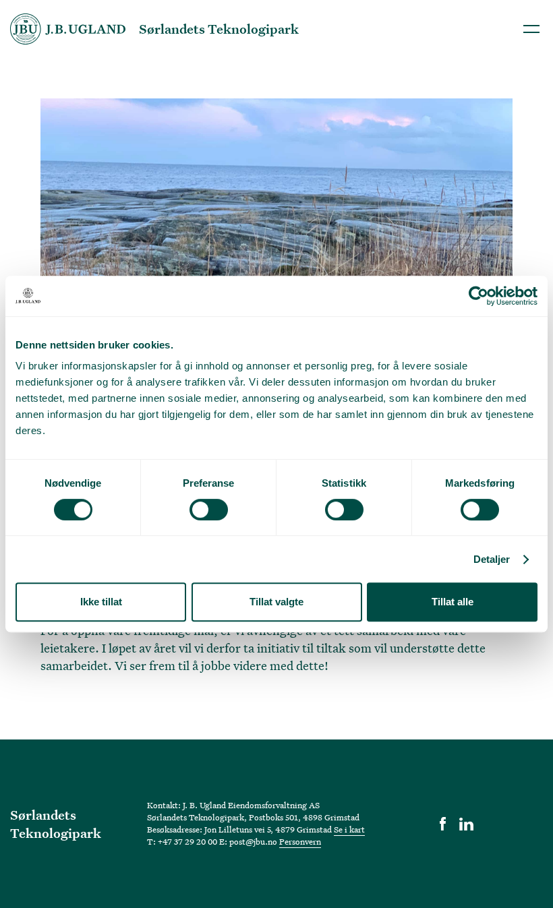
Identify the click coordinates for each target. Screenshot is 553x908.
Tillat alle (452, 601)
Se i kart (349, 829)
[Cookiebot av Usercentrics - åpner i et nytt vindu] (478, 296)
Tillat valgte (276, 601)
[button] (531, 29)
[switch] (209, 509)
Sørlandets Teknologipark (55, 824)
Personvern (300, 841)
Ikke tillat (101, 601)
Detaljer (492, 559)
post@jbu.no (253, 841)
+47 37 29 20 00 (187, 841)
